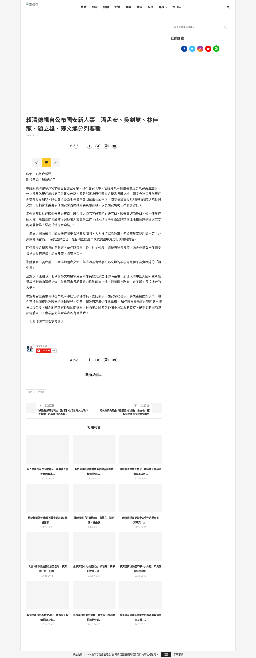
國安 (30, 391)
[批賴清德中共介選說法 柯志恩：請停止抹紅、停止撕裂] (94, 546)
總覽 (84, 7)
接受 (166, 654)
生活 (117, 7)
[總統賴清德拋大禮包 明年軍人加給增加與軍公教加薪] (140, 449)
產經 (139, 7)
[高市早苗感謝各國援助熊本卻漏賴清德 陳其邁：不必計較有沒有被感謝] (140, 595)
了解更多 (178, 654)
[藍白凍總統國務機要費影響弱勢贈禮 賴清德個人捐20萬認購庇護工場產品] (94, 449)
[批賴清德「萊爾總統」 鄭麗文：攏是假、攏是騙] (94, 498)
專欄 (162, 7)
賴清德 (41, 391)
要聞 (106, 7)
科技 (151, 7)
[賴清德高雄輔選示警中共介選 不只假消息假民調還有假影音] (140, 546)
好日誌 (176, 7)
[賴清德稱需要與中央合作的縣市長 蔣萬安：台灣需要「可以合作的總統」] (140, 498)
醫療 (128, 7)
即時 (95, 7)
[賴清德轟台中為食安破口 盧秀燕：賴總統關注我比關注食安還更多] (47, 595)
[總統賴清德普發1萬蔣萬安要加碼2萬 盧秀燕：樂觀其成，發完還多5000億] (47, 498)
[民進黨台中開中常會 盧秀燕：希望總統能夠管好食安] (94, 595)
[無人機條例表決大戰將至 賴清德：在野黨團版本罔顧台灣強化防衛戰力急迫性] (47, 449)
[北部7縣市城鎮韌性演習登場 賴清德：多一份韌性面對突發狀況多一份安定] (47, 546)
